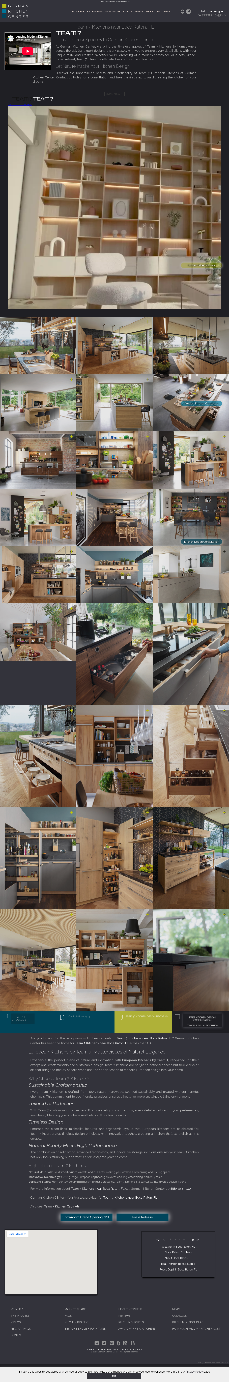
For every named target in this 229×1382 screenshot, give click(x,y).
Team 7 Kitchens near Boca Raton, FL (144, 1038)
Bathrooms (95, 11)
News (149, 11)
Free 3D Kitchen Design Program (147, 1016)
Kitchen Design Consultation (201, 541)
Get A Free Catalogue (19, 1018)
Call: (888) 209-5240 (80, 1016)
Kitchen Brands (76, 1322)
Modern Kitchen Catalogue (201, 403)
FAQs (68, 1315)
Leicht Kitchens (130, 1309)
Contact (17, 1335)
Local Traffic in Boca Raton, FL (178, 1263)
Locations (163, 11)
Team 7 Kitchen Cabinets (62, 1206)
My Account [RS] (120, 1349)
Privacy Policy (194, 1371)
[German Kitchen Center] (15, 17)
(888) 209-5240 (180, 1188)
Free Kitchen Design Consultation (202, 1019)
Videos (127, 11)
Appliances (113, 11)
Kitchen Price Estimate (201, 265)
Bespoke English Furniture (85, 1328)
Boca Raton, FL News (178, 1252)
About (139, 11)
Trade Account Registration (99, 1349)
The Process (20, 1315)
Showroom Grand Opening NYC (86, 1217)
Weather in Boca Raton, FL (178, 1246)
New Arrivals (21, 1328)
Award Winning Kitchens (136, 1328)
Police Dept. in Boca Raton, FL (178, 1269)
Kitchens (78, 11)
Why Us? (17, 1309)
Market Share (75, 1309)
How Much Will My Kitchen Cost (196, 1328)
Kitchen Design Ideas (187, 1322)
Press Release (142, 1217)
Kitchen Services (131, 1322)
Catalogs (179, 1315)
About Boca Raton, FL (178, 1258)
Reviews (124, 1315)
